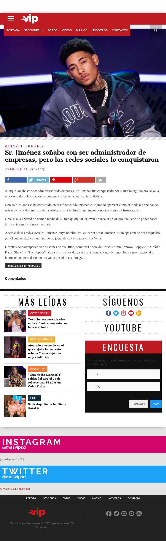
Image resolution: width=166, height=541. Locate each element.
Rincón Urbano (24, 146)
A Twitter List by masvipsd (15, 488)
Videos (67, 30)
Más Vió (82, 30)
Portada (13, 30)
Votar (156, 403)
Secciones (31, 30)
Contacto (120, 30)
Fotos (52, 30)
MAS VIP (16, 169)
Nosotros (100, 30)
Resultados (138, 403)
